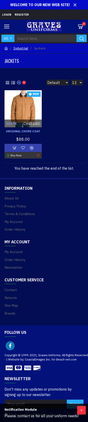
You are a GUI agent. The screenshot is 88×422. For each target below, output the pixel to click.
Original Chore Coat (23, 131)
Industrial (20, 48)
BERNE (11, 123)
